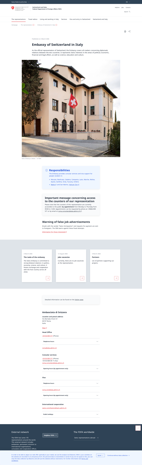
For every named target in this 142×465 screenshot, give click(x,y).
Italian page (79, 300)
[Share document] (129, 31)
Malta (53, 185)
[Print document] (125, 31)
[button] (18, 19)
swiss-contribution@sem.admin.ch (54, 408)
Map (43, 328)
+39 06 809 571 (47, 336)
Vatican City (73, 185)
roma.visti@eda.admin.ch (51, 390)
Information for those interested (53, 232)
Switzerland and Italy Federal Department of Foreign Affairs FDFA (46, 8)
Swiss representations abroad (84, 438)
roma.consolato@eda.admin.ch (69, 211)
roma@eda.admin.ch (49, 348)
